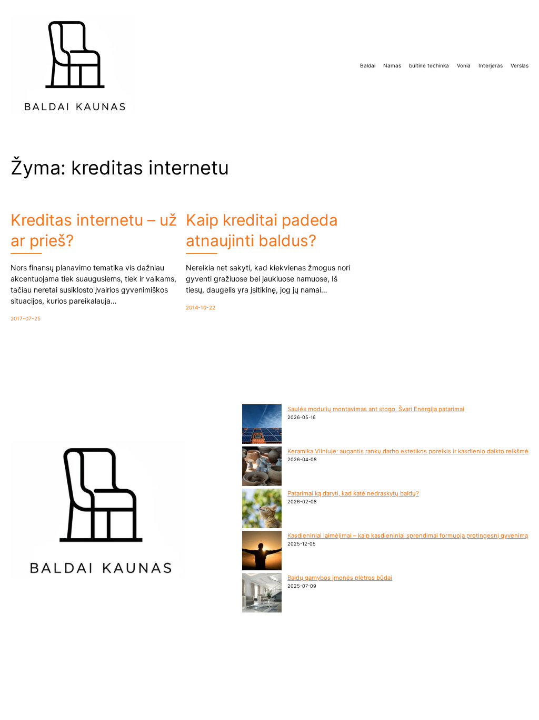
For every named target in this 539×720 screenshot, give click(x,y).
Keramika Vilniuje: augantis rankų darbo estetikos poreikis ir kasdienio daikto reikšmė (407, 451)
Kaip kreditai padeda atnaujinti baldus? (262, 230)
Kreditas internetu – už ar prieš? (94, 230)
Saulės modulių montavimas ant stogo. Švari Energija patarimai (375, 409)
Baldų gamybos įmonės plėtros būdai (339, 577)
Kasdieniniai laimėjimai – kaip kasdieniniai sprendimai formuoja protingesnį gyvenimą (407, 535)
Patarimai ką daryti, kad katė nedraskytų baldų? (353, 493)
